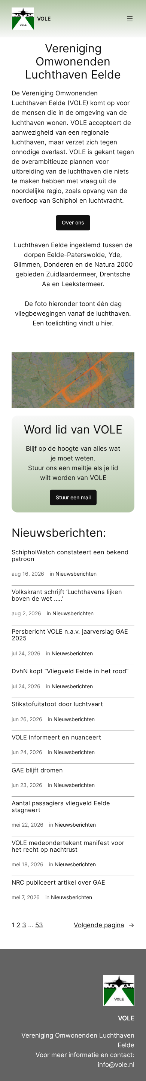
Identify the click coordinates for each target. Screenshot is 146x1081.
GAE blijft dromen (37, 770)
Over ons (73, 222)
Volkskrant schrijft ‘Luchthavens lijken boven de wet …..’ (67, 595)
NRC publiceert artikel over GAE (58, 882)
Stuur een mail (73, 497)
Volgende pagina (104, 925)
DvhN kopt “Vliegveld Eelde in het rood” (70, 671)
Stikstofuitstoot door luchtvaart (57, 704)
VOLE (44, 18)
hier (106, 323)
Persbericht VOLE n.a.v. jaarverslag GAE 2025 (70, 635)
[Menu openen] (129, 18)
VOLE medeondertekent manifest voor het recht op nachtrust (68, 846)
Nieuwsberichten (76, 573)
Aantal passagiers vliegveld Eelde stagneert (61, 807)
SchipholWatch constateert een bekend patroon (70, 556)
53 (39, 925)
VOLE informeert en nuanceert (56, 737)
